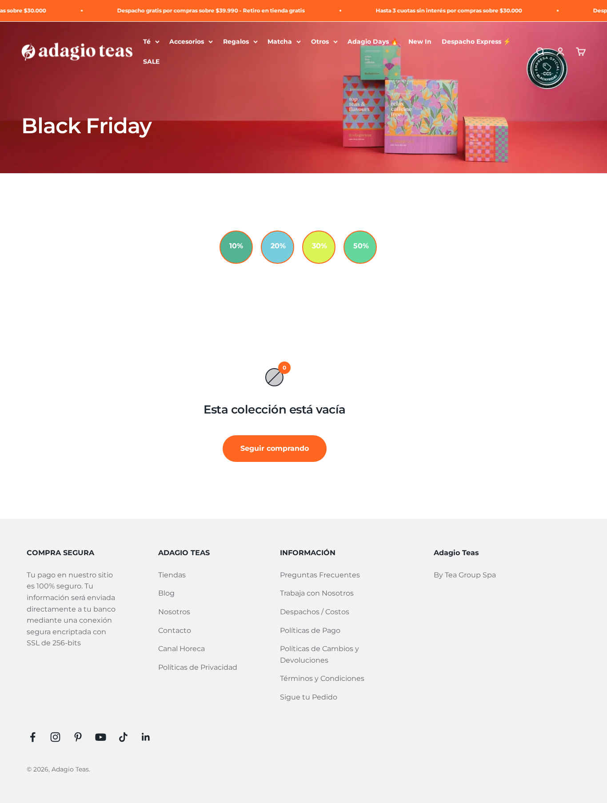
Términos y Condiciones (322, 678)
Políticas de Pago (310, 630)
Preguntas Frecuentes (320, 575)
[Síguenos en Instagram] (55, 737)
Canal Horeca (181, 648)
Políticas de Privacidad (197, 667)
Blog (166, 593)
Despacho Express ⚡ (476, 41)
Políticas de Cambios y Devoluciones (319, 654)
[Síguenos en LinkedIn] (146, 737)
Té (147, 41)
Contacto (174, 630)
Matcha (280, 41)
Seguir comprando (274, 448)
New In (419, 41)
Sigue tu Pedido (308, 697)
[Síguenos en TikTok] (123, 737)
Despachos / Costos (314, 612)
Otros (320, 41)
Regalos (236, 41)
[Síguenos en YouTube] (101, 737)
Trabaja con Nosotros (317, 593)
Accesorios (186, 41)
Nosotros (174, 612)
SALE (151, 62)
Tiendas (172, 575)
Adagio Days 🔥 (373, 41)
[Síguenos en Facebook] (33, 737)
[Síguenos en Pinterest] (78, 737)
